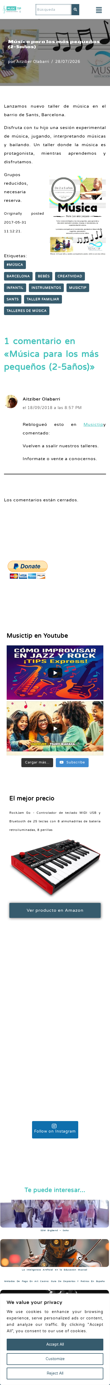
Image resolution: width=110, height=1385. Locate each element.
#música (15, 265)
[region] (55, 1339)
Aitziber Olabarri (32, 61)
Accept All (55, 1344)
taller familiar (43, 299)
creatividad (70, 276)
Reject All (55, 1373)
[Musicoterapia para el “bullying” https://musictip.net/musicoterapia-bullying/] (55, 986)
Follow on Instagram (55, 1131)
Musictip (78, 288)
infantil (15, 288)
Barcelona (18, 276)
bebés (44, 276)
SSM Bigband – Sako (55, 1230)
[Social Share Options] (16, 1024)
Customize (55, 1359)
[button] (99, 10)
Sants (13, 299)
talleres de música (27, 311)
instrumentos (46, 288)
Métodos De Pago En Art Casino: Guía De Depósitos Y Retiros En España (54, 1281)
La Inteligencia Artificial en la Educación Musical (54, 1270)
